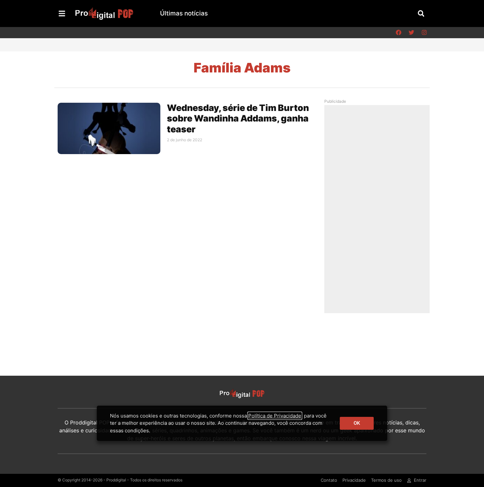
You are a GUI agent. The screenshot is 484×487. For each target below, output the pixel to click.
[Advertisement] (378, 209)
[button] (421, 13)
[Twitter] (411, 32)
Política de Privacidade (274, 416)
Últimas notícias (184, 13)
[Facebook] (398, 32)
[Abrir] (62, 13)
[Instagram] (424, 32)
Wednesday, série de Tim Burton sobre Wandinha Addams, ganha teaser (238, 118)
